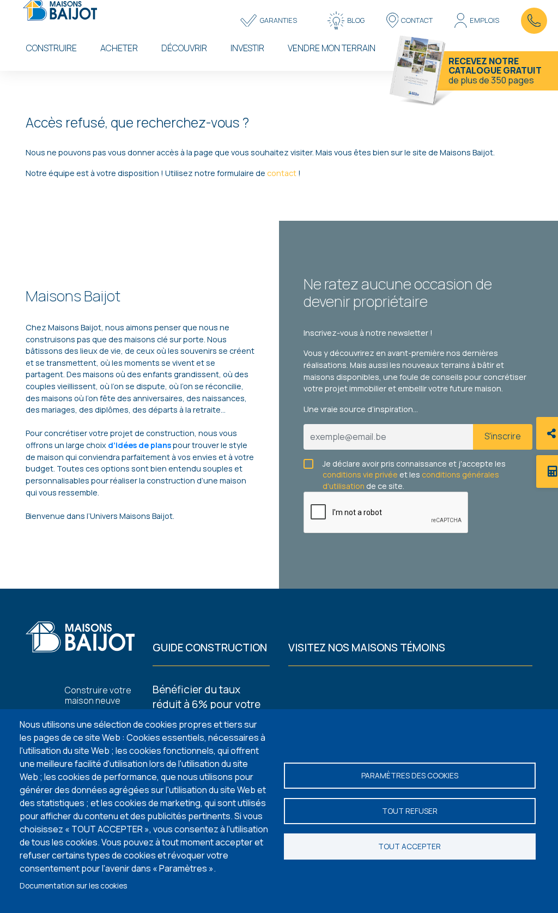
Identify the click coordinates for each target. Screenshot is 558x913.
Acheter (119, 48)
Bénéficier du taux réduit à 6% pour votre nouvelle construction (206, 704)
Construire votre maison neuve (98, 695)
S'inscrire (502, 436)
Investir (247, 48)
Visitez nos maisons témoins (366, 647)
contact (282, 173)
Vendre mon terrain (331, 48)
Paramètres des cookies (409, 776)
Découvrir (184, 48)
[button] (268, 20)
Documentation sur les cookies (73, 886)
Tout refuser (410, 811)
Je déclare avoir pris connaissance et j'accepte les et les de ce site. (414, 464)
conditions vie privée (360, 474)
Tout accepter (409, 846)
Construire (51, 48)
